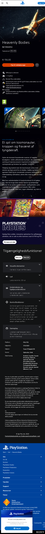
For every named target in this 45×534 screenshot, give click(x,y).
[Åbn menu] (2, 3)
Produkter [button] (6, 478)
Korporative (6, 470)
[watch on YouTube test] (35, 125)
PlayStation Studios (8, 465)
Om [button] (4, 457)
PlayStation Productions (10, 467)
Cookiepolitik (38, 523)
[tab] (18, 257)
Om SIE (5, 459)
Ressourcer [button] (7, 491)
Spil (9, 452)
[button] (13, 88)
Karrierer (5, 462)
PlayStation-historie (8, 473)
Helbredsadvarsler (10, 413)
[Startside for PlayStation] (22, 3)
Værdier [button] (6, 482)
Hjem (4, 452)
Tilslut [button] (5, 495)
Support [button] (6, 486)
